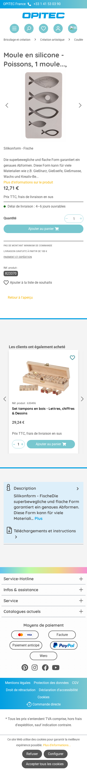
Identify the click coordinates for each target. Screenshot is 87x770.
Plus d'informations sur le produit (28, 182)
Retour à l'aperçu (20, 297)
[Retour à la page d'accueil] (43, 15)
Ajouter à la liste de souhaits (31, 282)
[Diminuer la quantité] (66, 219)
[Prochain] (80, 105)
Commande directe (47, 705)
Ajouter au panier (41, 229)
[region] (43, 399)
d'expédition (24, 725)
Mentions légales (17, 683)
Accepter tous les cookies (45, 764)
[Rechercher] (29, 28)
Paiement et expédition (18, 257)
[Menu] (14, 28)
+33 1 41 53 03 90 (47, 4)
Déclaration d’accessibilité (58, 690)
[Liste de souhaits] (43, 28)
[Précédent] (7, 105)
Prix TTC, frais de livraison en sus (28, 197)
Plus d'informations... (57, 745)
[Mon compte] (58, 28)
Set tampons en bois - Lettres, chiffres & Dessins (43, 410)
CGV (75, 683)
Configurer (55, 754)
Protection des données (51, 683)
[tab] (43, 503)
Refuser (32, 754)
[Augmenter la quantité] (81, 219)
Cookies (43, 697)
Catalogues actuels (22, 611)
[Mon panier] (72, 28)
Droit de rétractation (20, 690)
